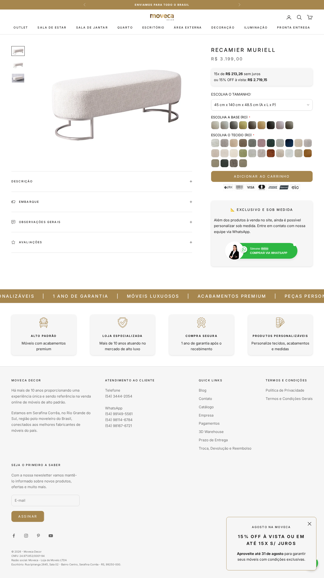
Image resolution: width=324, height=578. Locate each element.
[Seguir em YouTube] (50, 535)
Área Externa (188, 27)
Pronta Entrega (293, 27)
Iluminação (256, 27)
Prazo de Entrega (213, 440)
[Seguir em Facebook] (13, 535)
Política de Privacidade (285, 390)
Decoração (222, 27)
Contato (205, 398)
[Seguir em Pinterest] (38, 535)
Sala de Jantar (92, 27)
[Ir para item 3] (18, 78)
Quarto (125, 27)
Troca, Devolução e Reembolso (225, 448)
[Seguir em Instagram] (26, 535)
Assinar (27, 516)
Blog (202, 390)
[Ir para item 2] (18, 64)
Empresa (206, 415)
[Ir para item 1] (18, 51)
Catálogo (206, 407)
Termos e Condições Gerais (289, 398)
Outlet (21, 27)
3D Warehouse (211, 431)
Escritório (153, 27)
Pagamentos (209, 423)
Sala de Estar (51, 27)
